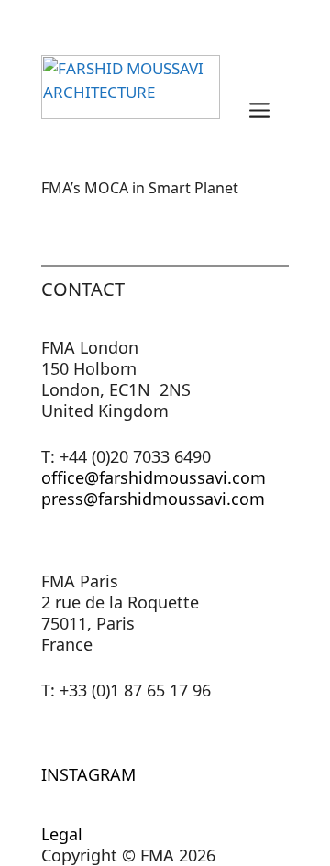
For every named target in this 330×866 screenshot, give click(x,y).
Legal (61, 834)
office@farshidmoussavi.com (153, 477)
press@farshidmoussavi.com (153, 499)
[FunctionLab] (130, 107)
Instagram (88, 774)
